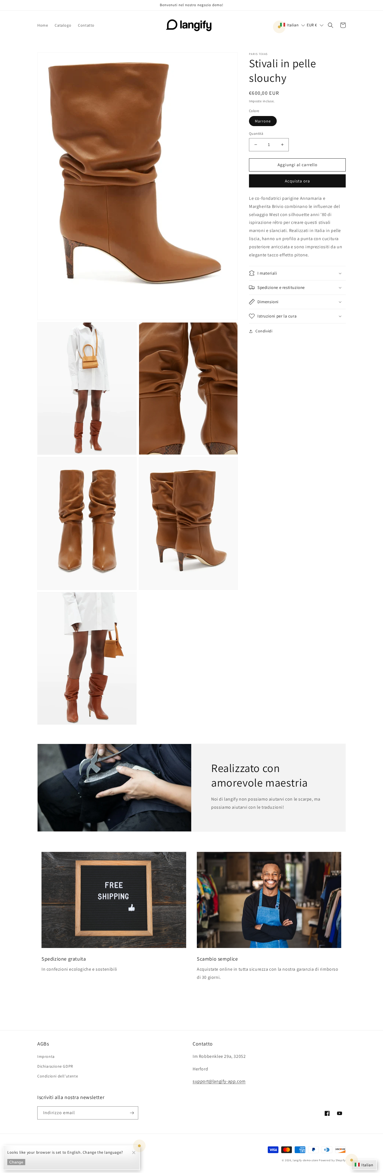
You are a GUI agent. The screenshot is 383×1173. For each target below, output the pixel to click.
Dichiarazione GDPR (55, 1066)
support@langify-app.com (219, 1081)
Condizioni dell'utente (57, 1076)
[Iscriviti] (132, 1112)
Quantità (256, 133)
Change (16, 1162)
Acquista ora (297, 181)
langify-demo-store (305, 1160)
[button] (292, 25)
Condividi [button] (263, 330)
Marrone (263, 121)
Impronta (46, 1056)
